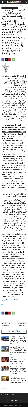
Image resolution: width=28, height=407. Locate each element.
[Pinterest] (9, 59)
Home (2, 5)
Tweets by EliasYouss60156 (8, 395)
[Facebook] (2, 59)
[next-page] (5, 388)
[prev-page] (2, 388)
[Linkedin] (16, 400)
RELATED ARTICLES (14, 330)
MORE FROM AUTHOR (14, 332)
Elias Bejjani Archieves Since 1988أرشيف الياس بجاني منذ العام (7, 323)
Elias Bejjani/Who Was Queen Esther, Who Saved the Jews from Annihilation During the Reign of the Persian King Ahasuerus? (18, 380)
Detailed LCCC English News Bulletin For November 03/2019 (21, 323)
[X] (6, 59)
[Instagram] (12, 400)
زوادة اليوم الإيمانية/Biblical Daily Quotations (14, 5)
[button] (2, 2)
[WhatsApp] (13, 59)
